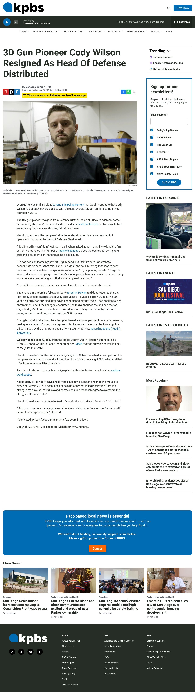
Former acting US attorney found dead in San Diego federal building (167, 421)
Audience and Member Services (119, 641)
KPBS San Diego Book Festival (164, 312)
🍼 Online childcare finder (164, 69)
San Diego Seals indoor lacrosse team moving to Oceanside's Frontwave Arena (25, 604)
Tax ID (149, 662)
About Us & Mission (71, 641)
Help (169, 31)
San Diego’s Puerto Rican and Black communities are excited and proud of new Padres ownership (168, 467)
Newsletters (67, 646)
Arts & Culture (73, 31)
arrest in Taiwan (77, 292)
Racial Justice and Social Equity (65, 597)
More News (11, 563)
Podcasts (114, 31)
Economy (7, 597)
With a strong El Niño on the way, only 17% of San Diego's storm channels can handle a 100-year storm (169, 450)
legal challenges (68, 250)
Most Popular (156, 380)
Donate (97, 548)
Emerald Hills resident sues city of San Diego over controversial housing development (167, 484)
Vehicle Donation (155, 668)
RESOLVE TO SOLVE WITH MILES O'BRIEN (166, 365)
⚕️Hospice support (160, 57)
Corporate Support (155, 641)
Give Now (183, 8)
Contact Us (109, 651)
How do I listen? (111, 662)
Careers (65, 651)
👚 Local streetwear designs (166, 62)
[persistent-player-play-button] (7, 22)
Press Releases (69, 668)
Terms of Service (70, 684)
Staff (64, 679)
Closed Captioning (113, 646)
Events (155, 31)
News (23, 31)
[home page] (23, 8)
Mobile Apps (68, 662)
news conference (88, 224)
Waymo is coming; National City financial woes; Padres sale (165, 258)
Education (103, 597)
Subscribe (169, 182)
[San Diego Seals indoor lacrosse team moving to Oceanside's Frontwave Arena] (25, 580)
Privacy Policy (68, 673)
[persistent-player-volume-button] (16, 22)
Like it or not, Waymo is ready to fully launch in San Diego (168, 434)
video (79, 343)
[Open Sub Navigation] (28, 31)
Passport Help (111, 668)
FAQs (106, 657)
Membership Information (158, 651)
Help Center (109, 673)
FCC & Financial (69, 657)
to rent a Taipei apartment (68, 204)
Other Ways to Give (156, 657)
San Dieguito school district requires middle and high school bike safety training (119, 604)
